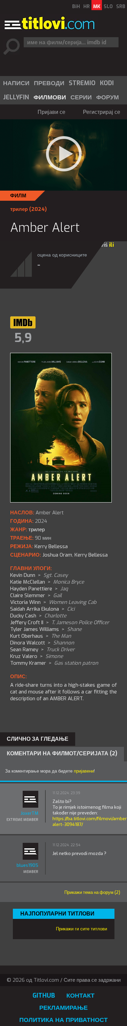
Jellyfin (16, 97)
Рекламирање (63, 1008)
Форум (107, 97)
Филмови (50, 97)
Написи (16, 83)
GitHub (44, 996)
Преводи (49, 83)
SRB (120, 6)
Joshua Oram (57, 555)
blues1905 (27, 865)
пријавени (84, 771)
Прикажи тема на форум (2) (92, 892)
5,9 (23, 338)
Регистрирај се (101, 112)
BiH (76, 6)
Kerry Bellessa (91, 555)
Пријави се (51, 112)
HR (86, 6)
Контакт (80, 996)
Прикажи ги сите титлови (81, 929)
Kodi (107, 83)
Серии (81, 97)
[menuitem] (15, 83)
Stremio (82, 83)
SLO (108, 6)
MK (96, 6)
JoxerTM (29, 813)
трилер (19, 209)
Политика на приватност (63, 1020)
